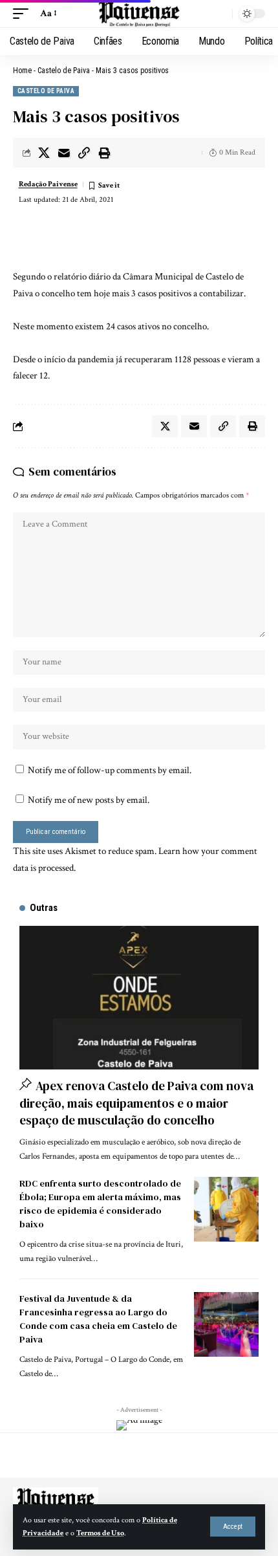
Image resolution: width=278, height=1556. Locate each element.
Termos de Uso (100, 1533)
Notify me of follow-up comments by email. (109, 770)
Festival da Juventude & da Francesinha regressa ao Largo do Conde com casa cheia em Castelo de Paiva (98, 1319)
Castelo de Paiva (63, 70)
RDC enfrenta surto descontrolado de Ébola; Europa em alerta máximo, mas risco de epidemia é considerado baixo (100, 1204)
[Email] (64, 152)
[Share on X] (44, 152)
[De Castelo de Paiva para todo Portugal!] (139, 13)
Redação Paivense (48, 184)
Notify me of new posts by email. (88, 800)
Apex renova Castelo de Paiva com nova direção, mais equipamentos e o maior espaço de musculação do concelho (136, 1102)
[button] (232, 1527)
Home (22, 70)
